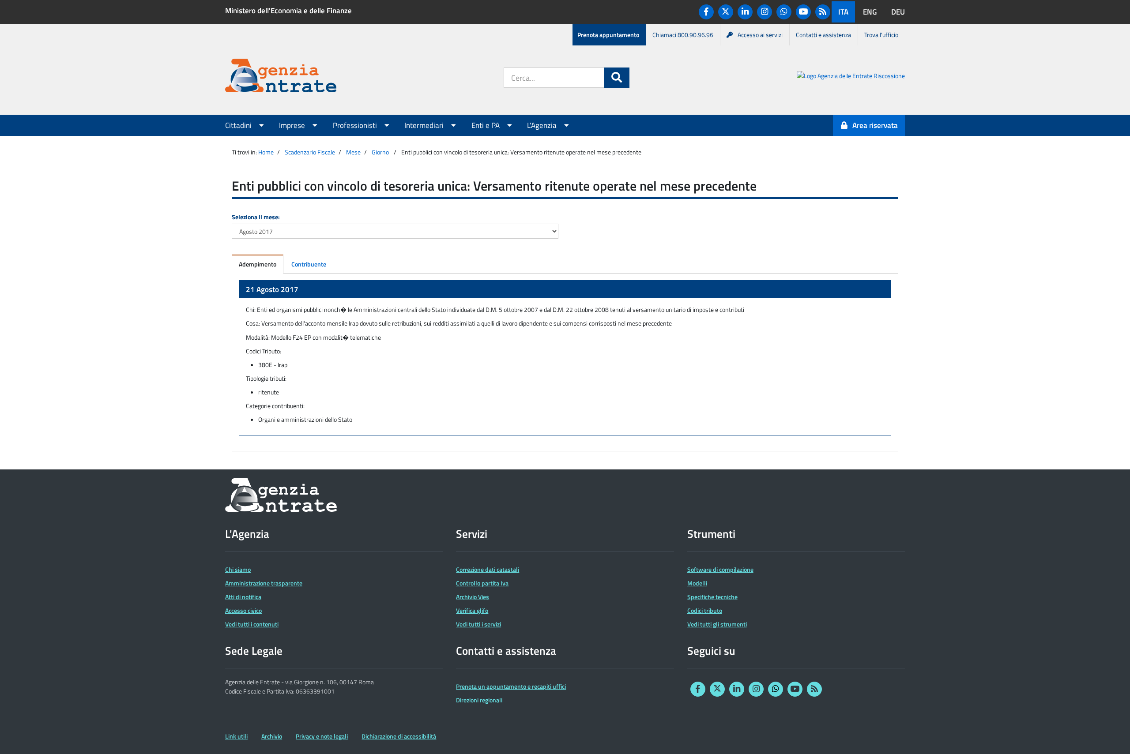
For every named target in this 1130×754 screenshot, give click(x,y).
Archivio (271, 736)
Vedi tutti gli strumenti (717, 624)
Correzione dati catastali (487, 569)
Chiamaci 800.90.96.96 (682, 34)
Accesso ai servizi (760, 34)
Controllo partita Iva (482, 583)
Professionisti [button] (356, 125)
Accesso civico (243, 610)
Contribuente (308, 264)
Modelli (697, 583)
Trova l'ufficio (881, 34)
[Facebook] (706, 11)
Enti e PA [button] (486, 125)
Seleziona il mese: (256, 216)
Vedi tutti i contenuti (252, 624)
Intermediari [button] (424, 125)
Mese (353, 152)
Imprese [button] (293, 125)
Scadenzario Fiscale (310, 152)
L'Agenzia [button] (542, 125)
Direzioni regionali (479, 700)
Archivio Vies (472, 596)
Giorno (380, 152)
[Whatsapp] (783, 11)
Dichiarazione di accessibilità (399, 736)
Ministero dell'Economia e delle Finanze (288, 10)
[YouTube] (803, 11)
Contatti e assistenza (823, 34)
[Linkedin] (745, 11)
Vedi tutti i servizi (478, 624)
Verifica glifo (472, 610)
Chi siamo (238, 569)
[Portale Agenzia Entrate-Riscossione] (851, 77)
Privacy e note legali (322, 736)
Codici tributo (704, 610)
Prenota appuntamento (608, 34)
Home (266, 152)
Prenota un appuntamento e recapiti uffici (511, 686)
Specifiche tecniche (712, 596)
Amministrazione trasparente (263, 583)
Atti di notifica (243, 596)
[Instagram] (764, 11)
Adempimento (257, 264)
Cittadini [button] (239, 125)
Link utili (236, 736)
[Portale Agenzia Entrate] (280, 77)
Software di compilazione (720, 569)
